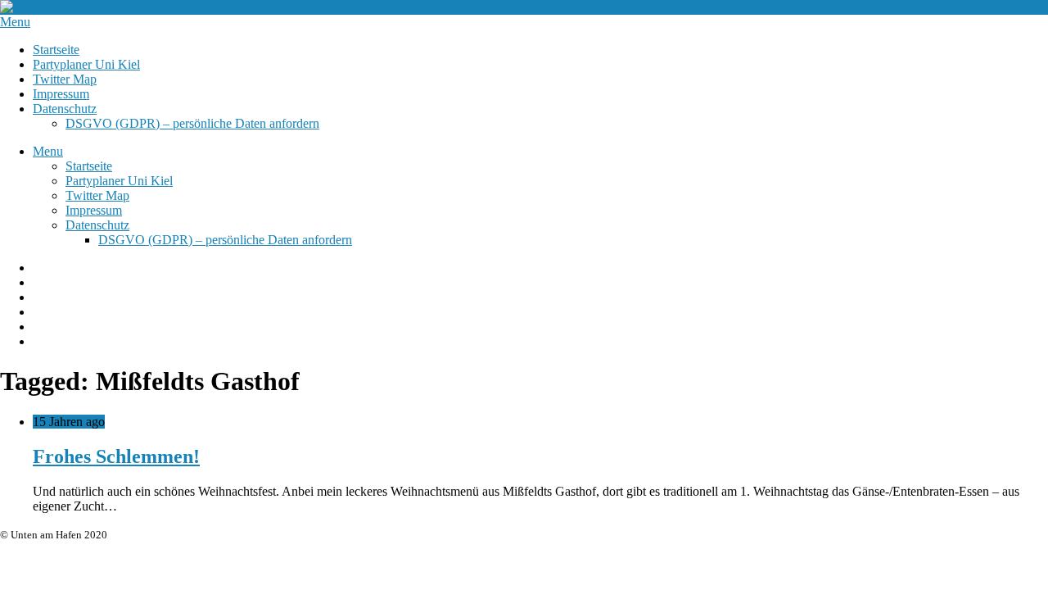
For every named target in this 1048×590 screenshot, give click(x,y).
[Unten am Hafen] (49, 7)
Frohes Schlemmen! (116, 456)
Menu (15, 22)
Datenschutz (65, 109)
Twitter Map (65, 79)
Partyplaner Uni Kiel (86, 64)
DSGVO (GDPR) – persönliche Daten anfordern (192, 123)
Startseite (56, 50)
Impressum (61, 94)
